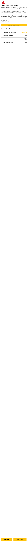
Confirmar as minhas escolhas (14, 25)
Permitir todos (20, 539)
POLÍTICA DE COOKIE (5, 21)
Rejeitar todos (6, 539)
